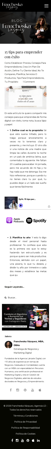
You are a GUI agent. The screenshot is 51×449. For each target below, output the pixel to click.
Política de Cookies (25, 434)
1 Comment (29, 82)
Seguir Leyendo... (14, 287)
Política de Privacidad (25, 422)
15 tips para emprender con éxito (23, 54)
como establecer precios (18, 63)
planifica (20, 74)
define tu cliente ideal (24, 70)
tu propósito (11, 82)
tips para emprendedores (30, 78)
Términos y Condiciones (25, 416)
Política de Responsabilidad (25, 428)
